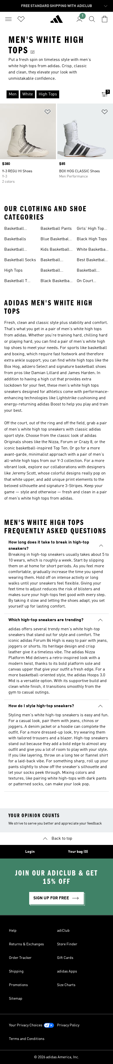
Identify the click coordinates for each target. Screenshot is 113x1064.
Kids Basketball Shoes (54, 250)
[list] (48, 94)
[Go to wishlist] (21, 19)
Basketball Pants (56, 229)
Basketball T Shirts (15, 281)
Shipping (16, 971)
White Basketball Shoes (92, 250)
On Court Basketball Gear (91, 281)
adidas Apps (67, 971)
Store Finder (67, 944)
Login (30, 852)
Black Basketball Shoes (56, 281)
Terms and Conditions (26, 1039)
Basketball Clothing (50, 271)
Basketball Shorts (14, 250)
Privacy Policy (68, 1025)
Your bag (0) (78, 852)
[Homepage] (56, 21)
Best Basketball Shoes (91, 260)
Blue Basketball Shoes (55, 239)
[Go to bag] (104, 19)
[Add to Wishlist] (47, 113)
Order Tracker (20, 958)
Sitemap (15, 998)
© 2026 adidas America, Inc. (56, 1057)
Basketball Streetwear (87, 271)
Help (13, 931)
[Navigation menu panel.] (8, 19)
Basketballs (15, 239)
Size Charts (66, 985)
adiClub (63, 931)
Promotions (18, 985)
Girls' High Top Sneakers (90, 229)
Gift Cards (65, 958)
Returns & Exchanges (26, 944)
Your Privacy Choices (25, 1025)
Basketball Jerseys (14, 229)
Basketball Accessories (51, 260)
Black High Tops (92, 239)
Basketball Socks (20, 260)
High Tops (13, 270)
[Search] (92, 19)
